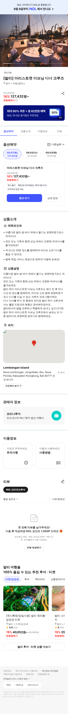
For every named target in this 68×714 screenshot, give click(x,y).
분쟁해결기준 (44, 674)
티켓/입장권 (12, 579)
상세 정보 (52, 198)
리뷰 (59, 131)
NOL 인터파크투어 (15, 489)
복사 (62, 372)
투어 (26, 579)
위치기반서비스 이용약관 (26, 671)
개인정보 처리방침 (50, 671)
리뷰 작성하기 (34, 547)
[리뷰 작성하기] (63, 482)
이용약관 (7, 671)
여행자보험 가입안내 (12, 674)
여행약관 (30, 674)
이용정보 (43, 131)
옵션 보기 (24, 198)
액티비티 (40, 579)
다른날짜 (56, 144)
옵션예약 (9, 131)
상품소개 (26, 131)
